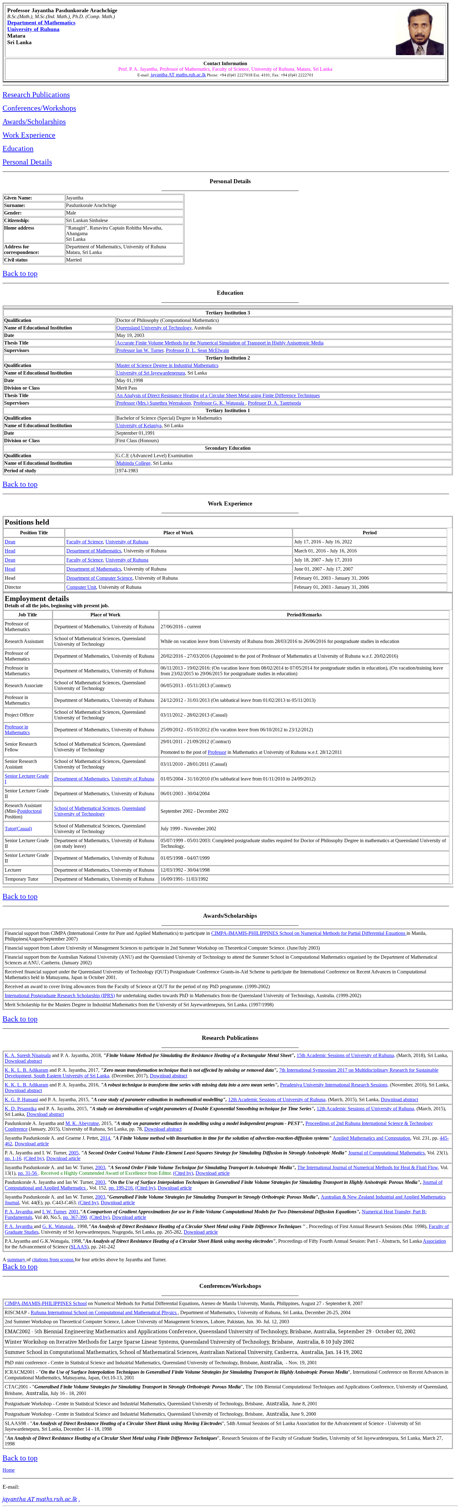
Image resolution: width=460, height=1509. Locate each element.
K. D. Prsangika (21, 1108)
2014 (105, 1138)
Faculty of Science (84, 541)
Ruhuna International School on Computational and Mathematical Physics (104, 1312)
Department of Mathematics (41, 22)
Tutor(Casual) (18, 828)
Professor (217, 752)
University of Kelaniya (138, 425)
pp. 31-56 (28, 1173)
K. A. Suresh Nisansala (28, 1055)
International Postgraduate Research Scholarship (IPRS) (60, 995)
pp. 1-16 (13, 1158)
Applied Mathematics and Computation (371, 1138)
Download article (32, 1143)
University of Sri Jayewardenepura (150, 373)
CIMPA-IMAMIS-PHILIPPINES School (46, 1303)
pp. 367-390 (75, 1217)
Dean (10, 541)
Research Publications (36, 95)
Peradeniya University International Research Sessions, (334, 1084)
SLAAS (79, 1246)
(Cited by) (34, 1158)
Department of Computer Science (99, 578)
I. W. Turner (54, 1211)
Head (10, 550)
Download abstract (23, 1061)
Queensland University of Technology (154, 327)
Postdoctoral (29, 811)
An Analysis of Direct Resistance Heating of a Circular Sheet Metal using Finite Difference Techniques (218, 395)
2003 (100, 1167)
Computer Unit (81, 587)
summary (17, 1259)
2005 (74, 1152)
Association (434, 1241)
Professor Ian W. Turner (139, 350)
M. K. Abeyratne (82, 1123)
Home (9, 1470)
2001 (74, 1211)
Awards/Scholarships (34, 121)
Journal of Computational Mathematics (386, 1152)
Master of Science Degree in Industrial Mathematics (167, 365)
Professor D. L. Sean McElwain (197, 350)
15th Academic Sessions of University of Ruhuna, (346, 1055)
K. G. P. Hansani (21, 1099)
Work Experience (29, 135)
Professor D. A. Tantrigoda (274, 403)
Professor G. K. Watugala (219, 403)
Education (18, 148)
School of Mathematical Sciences (87, 808)
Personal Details (27, 162)
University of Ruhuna (33, 29)
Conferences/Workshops (39, 108)
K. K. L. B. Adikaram (26, 1070)
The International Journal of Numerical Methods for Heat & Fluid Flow (367, 1167)
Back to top (20, 273)
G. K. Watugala (58, 1226)
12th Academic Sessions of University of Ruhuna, (277, 1099)
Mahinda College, (134, 463)
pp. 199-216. (121, 1187)
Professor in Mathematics (17, 729)
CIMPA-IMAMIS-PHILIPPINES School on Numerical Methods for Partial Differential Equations (308, 933)
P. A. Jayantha (19, 1211)
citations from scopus (53, 1259)
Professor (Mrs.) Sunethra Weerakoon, (154, 403)
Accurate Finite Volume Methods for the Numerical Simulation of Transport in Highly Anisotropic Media (220, 342)
